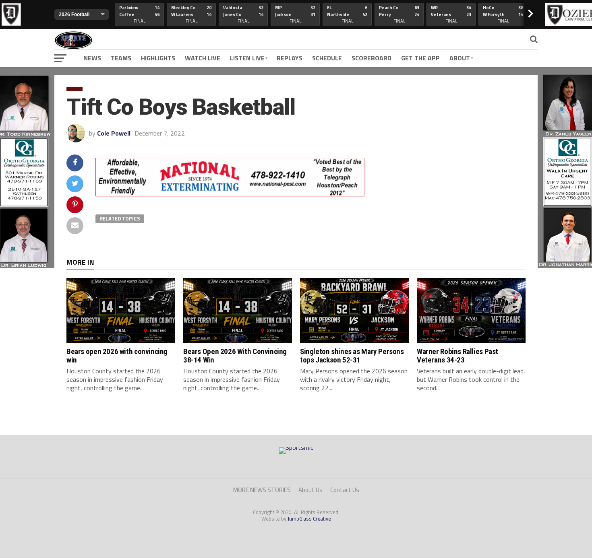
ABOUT (459, 58)
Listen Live (247, 58)
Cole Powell (113, 133)
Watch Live (202, 58)
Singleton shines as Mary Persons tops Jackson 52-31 (352, 355)
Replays (289, 58)
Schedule (327, 58)
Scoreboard (371, 58)
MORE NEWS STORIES (262, 489)
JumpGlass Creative (309, 519)
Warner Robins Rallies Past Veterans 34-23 (457, 355)
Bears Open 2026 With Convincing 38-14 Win (235, 355)
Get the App (420, 58)
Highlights (158, 58)
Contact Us (344, 489)
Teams (121, 58)
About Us (310, 489)
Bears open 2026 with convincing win (117, 355)
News (92, 58)
